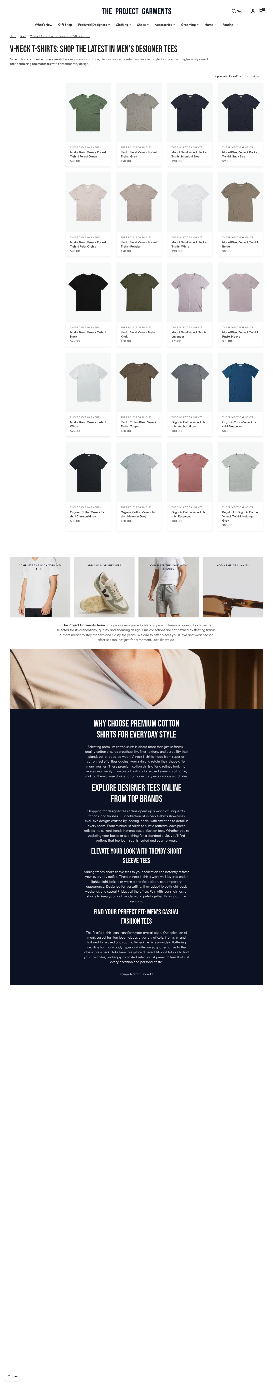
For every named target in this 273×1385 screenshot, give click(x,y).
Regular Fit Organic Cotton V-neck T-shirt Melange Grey (240, 516)
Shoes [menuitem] (141, 24)
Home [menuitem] (209, 24)
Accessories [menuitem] (163, 24)
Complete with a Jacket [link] (135, 973)
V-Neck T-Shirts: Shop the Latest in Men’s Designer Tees (60, 35)
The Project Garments (85, 147)
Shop (23, 35)
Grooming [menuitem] (188, 24)
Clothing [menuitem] (122, 24)
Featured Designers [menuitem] (92, 24)
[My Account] (253, 11)
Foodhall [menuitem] (228, 24)
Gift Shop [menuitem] (65, 24)
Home (13, 35)
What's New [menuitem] (43, 24)
